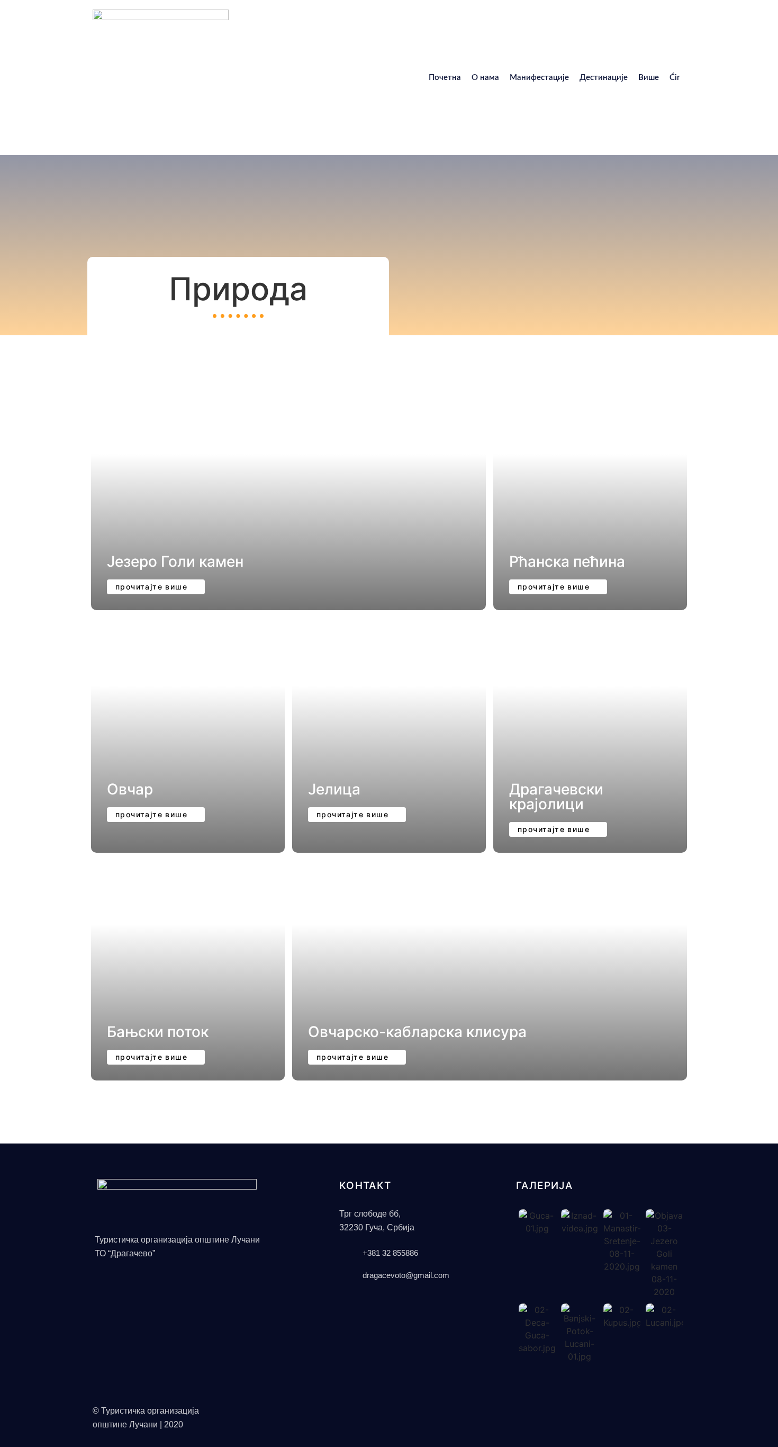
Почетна (445, 78)
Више (648, 78)
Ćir (675, 78)
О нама (485, 78)
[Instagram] (529, 1409)
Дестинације (604, 78)
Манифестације (539, 78)
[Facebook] (516, 1409)
